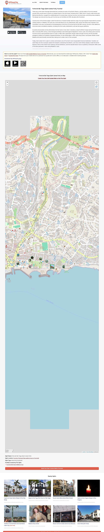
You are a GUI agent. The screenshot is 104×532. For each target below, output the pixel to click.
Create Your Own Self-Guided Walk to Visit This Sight (52, 78)
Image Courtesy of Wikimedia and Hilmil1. (61, 500)
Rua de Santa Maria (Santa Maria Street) (63, 498)
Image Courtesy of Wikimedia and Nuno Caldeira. (62, 526)
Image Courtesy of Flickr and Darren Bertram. (86, 502)
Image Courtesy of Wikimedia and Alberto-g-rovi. (42, 48)
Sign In (62, 2)
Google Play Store (13, 56)
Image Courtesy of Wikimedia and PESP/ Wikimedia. (87, 526)
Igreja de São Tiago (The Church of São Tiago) (40, 498)
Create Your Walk (43, 2)
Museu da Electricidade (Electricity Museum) (64, 524)
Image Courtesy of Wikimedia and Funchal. (37, 526)
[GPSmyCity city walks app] (13, 3)
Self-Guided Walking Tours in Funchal (36, 54)
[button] (52, 266)
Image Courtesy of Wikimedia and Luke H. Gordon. (38, 500)
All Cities (34, 2)
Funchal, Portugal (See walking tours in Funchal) (26, 458)
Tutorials (53, 2)
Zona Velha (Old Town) (83, 524)
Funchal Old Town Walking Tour (14, 465)
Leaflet (83, 452)
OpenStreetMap (90, 452)
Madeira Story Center (34, 524)
